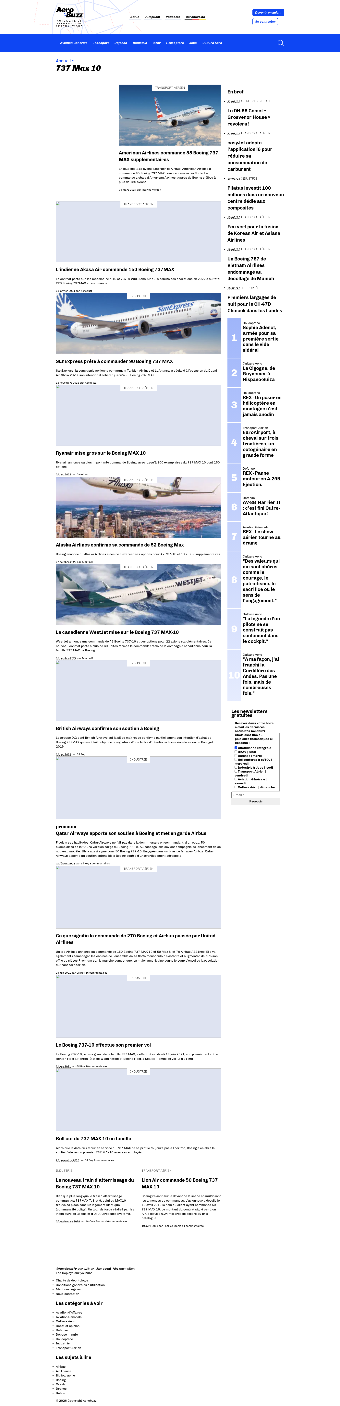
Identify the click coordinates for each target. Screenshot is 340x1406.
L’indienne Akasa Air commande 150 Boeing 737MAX (115, 269)
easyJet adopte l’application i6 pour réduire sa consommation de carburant (250, 156)
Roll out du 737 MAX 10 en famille (93, 1138)
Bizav (157, 43)
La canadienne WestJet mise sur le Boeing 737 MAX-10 (117, 632)
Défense (121, 43)
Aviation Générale (73, 43)
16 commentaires (96, 972)
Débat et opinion (67, 1326)
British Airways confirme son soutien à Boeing (107, 728)
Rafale (60, 1393)
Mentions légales (68, 1289)
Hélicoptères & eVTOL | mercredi (253, 761)
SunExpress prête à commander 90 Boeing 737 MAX (114, 361)
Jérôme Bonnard (96, 1221)
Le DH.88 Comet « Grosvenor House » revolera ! (248, 117)
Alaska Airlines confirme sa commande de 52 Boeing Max (120, 545)
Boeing (61, 1380)
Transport (101, 43)
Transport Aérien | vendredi (250, 773)
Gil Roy (81, 754)
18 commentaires (96, 1066)
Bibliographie (65, 1375)
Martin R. (88, 561)
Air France (63, 1371)
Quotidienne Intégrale (254, 748)
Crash (60, 1384)
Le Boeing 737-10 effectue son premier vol (103, 1045)
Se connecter (265, 21)
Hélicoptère (175, 43)
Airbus (61, 1366)
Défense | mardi (249, 756)
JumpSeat (152, 17)
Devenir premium (268, 12)
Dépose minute (67, 1334)
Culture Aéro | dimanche (256, 787)
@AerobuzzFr (66, 1268)
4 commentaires (104, 1160)
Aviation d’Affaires (69, 1312)
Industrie (140, 43)
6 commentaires (117, 1221)
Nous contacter (67, 1294)
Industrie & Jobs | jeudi (255, 767)
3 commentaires (100, 863)
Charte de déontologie (72, 1280)
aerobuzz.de (195, 17)
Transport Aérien (170, 88)
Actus (134, 17)
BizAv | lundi (246, 752)
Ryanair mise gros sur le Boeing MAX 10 (101, 453)
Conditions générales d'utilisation (80, 1285)
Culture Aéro (212, 43)
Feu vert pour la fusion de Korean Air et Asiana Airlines (253, 233)
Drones (61, 1388)
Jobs (193, 43)
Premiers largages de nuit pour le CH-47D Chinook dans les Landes (254, 303)
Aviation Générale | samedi (251, 781)
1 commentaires (194, 1225)
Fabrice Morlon (151, 189)
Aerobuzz (86, 290)
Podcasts (173, 17)
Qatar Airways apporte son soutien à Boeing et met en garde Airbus (131, 833)
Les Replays (65, 1273)
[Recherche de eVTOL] (279, 42)
